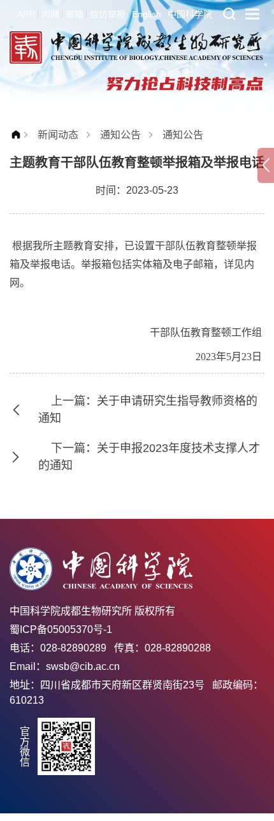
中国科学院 (190, 14)
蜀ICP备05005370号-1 (61, 629)
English (146, 14)
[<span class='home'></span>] (19, 134)
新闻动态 (58, 134)
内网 (50, 14)
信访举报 (108, 14)
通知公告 (120, 134)
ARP (26, 14)
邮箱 (74, 14)
